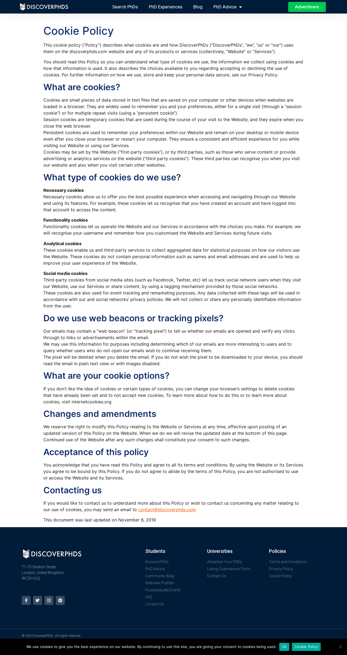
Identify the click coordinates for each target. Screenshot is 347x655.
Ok (284, 646)
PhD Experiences (165, 6)
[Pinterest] (60, 600)
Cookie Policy (306, 646)
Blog (198, 6)
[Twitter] (37, 600)
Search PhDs (125, 6)
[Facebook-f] (26, 600)
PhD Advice (224, 6)
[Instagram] (48, 600)
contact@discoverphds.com (167, 509)
